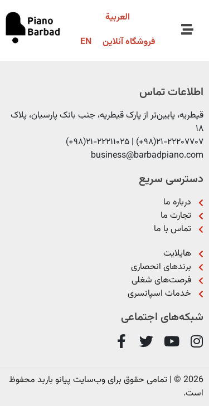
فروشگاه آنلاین (129, 42)
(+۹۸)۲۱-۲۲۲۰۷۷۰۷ (169, 142)
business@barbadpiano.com (147, 156)
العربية (117, 18)
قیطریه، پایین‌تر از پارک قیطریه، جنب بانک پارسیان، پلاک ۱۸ (107, 122)
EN (85, 42)
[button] (187, 30)
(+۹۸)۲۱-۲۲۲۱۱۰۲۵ (97, 142)
